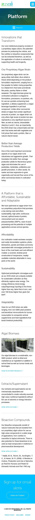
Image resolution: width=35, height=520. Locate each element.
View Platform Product (11, 371)
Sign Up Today (17, 495)
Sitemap (27, 515)
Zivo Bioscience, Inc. (15, 509)
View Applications (9, 407)
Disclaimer (19, 515)
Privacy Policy (9, 515)
